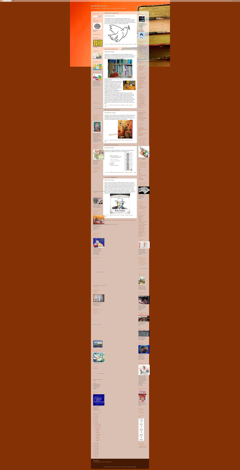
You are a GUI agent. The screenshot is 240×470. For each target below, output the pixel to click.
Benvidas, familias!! (109, 147)
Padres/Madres (141, 103)
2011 (95, 449)
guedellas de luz (99, 5)
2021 (95, 416)
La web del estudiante (140, 69)
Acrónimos (140, 44)
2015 (95, 443)
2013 (95, 446)
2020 (95, 418)
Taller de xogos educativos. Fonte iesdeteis (142, 232)
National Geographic (142, 207)
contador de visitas (142, 447)
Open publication (96, 285)
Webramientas (141, 119)
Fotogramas (140, 205)
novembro (98, 426)
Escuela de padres (142, 97)
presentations (100, 191)
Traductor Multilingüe (142, 47)
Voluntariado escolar (109, 16)
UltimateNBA (140, 179)
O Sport (140, 176)
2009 (95, 453)
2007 (95, 456)
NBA (139, 170)
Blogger (134, 466)
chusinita (95, 192)
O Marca (140, 173)
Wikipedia (140, 52)
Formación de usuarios (110, 112)
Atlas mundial (141, 45)
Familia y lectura (141, 100)
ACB (139, 169)
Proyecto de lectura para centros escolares (142, 83)
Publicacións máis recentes (111, 220)
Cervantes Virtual (141, 76)
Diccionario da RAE (142, 59)
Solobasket (140, 178)
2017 (95, 421)
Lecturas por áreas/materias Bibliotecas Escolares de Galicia (142, 129)
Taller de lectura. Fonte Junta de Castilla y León (141, 229)
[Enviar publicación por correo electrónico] (135, 44)
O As (139, 172)
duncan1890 (122, 466)
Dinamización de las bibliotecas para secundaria (142, 113)
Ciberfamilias (141, 94)
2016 (95, 423)
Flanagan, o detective (140, 219)
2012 (95, 448)
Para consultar (141, 412)
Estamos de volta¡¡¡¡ (109, 180)
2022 (95, 414)
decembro (98, 424)
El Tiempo (141, 418)
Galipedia (140, 51)
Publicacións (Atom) (114, 224)
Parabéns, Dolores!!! (109, 51)
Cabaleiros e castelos (140, 217)
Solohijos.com (141, 107)
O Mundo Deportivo (142, 175)
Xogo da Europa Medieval (141, 235)
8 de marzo (95, 171)
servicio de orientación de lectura (141, 87)
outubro (97, 427)
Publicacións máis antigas (129, 220)
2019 (95, 419)
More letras (96, 286)
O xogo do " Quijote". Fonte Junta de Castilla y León (142, 225)
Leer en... (140, 131)
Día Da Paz (95, 367)
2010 (95, 451)
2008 (95, 454)
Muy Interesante (141, 208)
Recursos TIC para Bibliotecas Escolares (142, 118)
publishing (105, 285)
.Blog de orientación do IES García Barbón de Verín (142, 66)
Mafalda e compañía (142, 221)
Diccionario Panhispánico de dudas (141, 56)
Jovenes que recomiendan (141, 81)
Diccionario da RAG (142, 54)
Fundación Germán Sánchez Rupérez (142, 78)
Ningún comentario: (129, 44)
